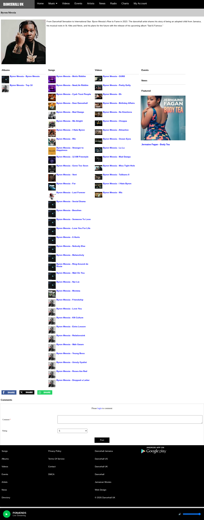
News (102, 3)
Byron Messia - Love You (69, 308)
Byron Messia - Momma (68, 291)
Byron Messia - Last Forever (70, 192)
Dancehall (99, 474)
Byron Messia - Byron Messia (25, 76)
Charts (125, 3)
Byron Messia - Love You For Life (73, 228)
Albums (5, 459)
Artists (90, 3)
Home (40, 3)
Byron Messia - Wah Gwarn (70, 344)
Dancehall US (101, 459)
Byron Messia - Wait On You (70, 273)
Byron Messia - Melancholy (70, 255)
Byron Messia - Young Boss (70, 353)
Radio (113, 3)
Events (78, 3)
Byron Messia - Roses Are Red (71, 371)
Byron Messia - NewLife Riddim (72, 85)
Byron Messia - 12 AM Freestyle (72, 157)
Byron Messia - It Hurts (68, 237)
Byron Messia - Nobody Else (70, 246)
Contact (52, 466)
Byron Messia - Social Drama (71, 201)
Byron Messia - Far (66, 183)
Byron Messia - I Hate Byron (70, 130)
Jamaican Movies (103, 482)
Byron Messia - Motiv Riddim (71, 76)
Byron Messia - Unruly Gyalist (71, 362)
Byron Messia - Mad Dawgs (70, 112)
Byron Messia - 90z (66, 139)
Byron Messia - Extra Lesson (71, 326)
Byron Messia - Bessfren (68, 210)
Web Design (100, 490)
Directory (6, 497)
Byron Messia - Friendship (69, 300)
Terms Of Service (56, 459)
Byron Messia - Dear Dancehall (72, 103)
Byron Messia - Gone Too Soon (72, 165)
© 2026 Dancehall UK (105, 497)
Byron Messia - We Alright (69, 121)
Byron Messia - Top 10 (21, 85)
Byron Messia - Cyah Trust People (73, 94)
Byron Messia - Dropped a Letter (72, 380)
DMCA (51, 474)
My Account (140, 3)
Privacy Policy (54, 451)
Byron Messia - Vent (66, 174)
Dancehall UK (101, 466)
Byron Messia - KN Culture (69, 317)
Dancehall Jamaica (104, 451)
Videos (66, 3)
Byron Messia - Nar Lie (67, 282)
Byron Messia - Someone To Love (73, 219)
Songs (5, 451)
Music (52, 3)
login (99, 408)
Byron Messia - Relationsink (70, 335)
